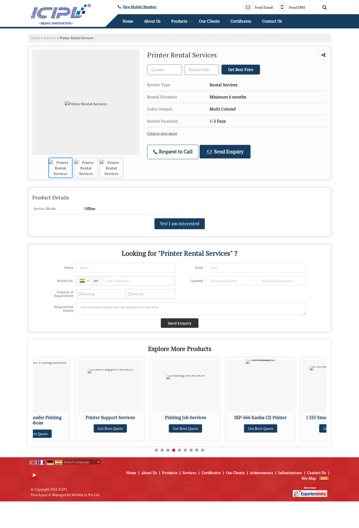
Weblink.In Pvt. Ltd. (85, 495)
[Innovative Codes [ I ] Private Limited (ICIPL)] (61, 14)
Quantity (197, 281)
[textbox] (201, 69)
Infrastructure (290, 472)
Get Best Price (240, 69)
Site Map (308, 478)
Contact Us (272, 21)
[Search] (324, 6)
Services (50, 38)
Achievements (261, 472)
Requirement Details (63, 309)
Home (128, 21)
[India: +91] (83, 280)
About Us (152, 21)
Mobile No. (65, 281)
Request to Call (175, 151)
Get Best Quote (72, 428)
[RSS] (324, 478)
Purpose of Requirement (63, 294)
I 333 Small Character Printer (297, 417)
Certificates (240, 21)
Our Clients (209, 21)
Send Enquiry (228, 151)
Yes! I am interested (179, 224)
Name (68, 267)
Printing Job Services (147, 417)
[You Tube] (34, 474)
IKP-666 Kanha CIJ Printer (222, 417)
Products (179, 21)
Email (199, 267)
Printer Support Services (71, 417)
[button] (139, 6)
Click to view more (162, 133)
